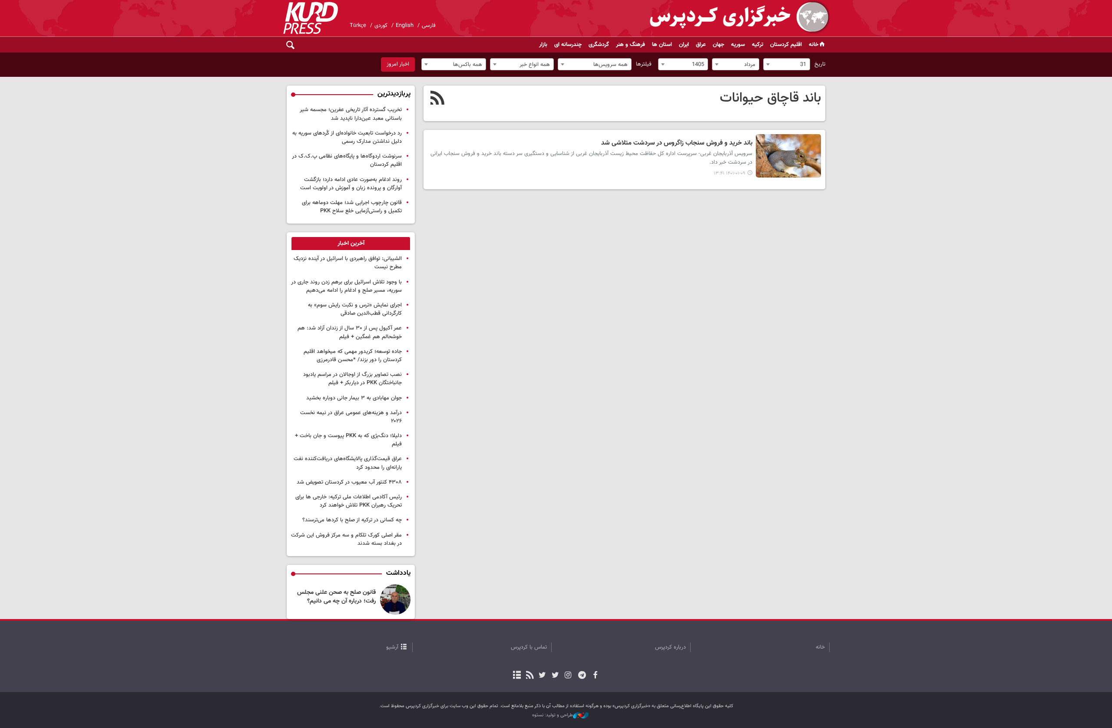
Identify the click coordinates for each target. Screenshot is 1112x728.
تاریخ (819, 64)
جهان (718, 44)
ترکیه (757, 44)
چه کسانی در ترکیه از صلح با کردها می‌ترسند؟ (352, 520)
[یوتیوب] (542, 676)
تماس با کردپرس (529, 647)
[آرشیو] (517, 676)
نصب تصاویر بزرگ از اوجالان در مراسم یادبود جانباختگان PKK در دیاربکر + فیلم (352, 378)
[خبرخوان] (529, 676)
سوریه (738, 44)
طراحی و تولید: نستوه (552, 715)
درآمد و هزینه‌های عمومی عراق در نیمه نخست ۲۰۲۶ (351, 416)
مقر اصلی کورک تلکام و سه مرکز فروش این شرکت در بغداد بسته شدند (346, 539)
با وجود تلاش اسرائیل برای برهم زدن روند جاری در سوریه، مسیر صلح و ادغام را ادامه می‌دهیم (346, 286)
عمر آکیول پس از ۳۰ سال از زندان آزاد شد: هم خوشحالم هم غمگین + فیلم (350, 332)
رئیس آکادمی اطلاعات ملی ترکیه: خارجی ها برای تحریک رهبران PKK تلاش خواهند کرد (348, 501)
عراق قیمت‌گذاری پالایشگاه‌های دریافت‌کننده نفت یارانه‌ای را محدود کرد (348, 463)
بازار (543, 44)
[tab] (350, 243)
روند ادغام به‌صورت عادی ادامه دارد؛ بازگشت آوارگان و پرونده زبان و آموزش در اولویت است (351, 183)
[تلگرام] (582, 676)
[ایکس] (554, 676)
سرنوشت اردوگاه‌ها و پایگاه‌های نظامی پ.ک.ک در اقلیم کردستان (347, 160)
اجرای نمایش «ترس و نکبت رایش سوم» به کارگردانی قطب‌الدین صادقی (355, 309)
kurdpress (726, 17)
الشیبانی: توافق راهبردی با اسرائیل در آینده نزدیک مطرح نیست (348, 262)
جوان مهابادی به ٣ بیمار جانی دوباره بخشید (354, 398)
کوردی (380, 25)
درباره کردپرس (670, 647)
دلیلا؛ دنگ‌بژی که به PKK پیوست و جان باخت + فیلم (348, 440)
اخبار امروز (398, 64)
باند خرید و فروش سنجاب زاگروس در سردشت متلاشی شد (676, 143)
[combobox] (786, 64)
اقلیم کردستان (786, 44)
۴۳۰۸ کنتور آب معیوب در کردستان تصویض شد (349, 482)
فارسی (429, 25)
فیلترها (644, 64)
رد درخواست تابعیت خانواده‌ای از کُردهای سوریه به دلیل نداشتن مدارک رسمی (347, 137)
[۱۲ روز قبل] (395, 599)
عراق (701, 44)
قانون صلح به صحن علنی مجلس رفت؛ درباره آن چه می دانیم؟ (336, 597)
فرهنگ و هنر (630, 44)
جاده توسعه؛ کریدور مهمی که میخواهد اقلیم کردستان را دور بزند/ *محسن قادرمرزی (353, 355)
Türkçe (358, 25)
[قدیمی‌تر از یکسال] (788, 156)
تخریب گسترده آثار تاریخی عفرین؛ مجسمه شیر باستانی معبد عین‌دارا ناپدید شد (351, 113)
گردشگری (599, 44)
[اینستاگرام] (568, 676)
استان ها (662, 44)
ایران (684, 44)
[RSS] (437, 99)
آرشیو (392, 647)
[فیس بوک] (594, 676)
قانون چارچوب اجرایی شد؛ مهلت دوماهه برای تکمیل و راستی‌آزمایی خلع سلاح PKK (352, 206)
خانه (813, 44)
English (405, 25)
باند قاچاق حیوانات (770, 98)
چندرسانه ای (568, 44)
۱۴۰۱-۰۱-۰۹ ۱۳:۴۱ (729, 173)
